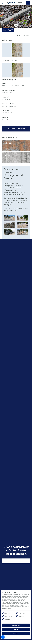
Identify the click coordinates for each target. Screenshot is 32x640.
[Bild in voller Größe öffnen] (16, 16)
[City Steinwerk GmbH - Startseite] (12, 2)
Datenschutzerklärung (7, 637)
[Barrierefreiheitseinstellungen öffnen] (3, 637)
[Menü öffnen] (28, 3)
